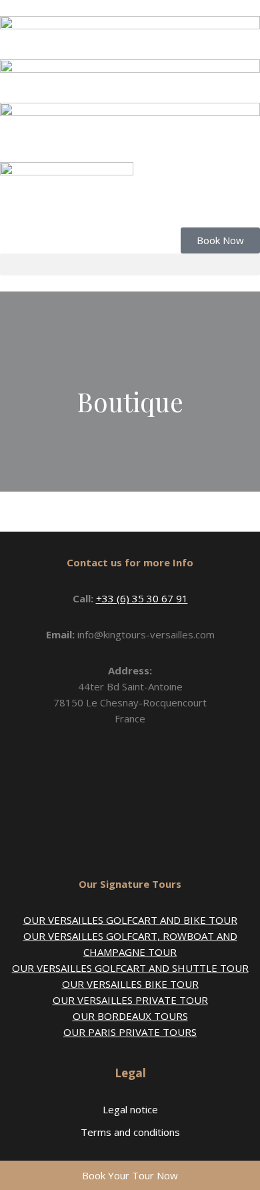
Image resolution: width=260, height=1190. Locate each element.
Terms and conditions (130, 1132)
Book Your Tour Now (130, 1175)
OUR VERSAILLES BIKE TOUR (130, 984)
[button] (130, 264)
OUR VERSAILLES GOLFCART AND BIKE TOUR (130, 920)
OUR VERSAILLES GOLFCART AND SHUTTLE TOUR (130, 968)
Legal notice (130, 1109)
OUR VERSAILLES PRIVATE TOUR (130, 1000)
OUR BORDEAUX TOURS (130, 1016)
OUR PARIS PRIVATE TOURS (130, 1032)
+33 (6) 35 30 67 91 (142, 598)
